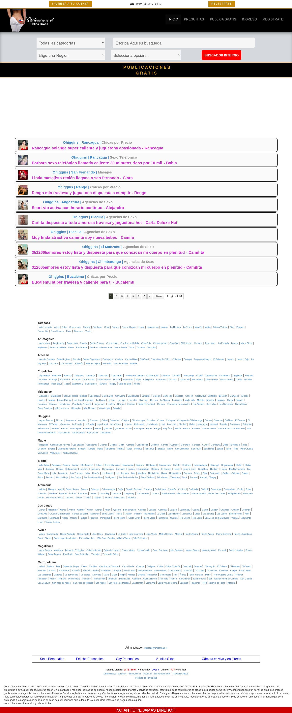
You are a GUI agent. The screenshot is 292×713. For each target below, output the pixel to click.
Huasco (230, 359)
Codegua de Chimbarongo (189, 420)
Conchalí (187, 566)
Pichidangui (43, 384)
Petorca (53, 404)
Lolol (163, 424)
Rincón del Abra (182, 428)
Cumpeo (174, 445)
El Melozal (235, 445)
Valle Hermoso (62, 408)
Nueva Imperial (198, 493)
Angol (61, 489)
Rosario (196, 428)
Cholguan (49, 469)
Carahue (148, 489)
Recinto (49, 477)
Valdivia (235, 518)
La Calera (100, 400)
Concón (189, 396)
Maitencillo (185, 379)
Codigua (151, 566)
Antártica (58, 550)
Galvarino (42, 493)
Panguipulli (105, 518)
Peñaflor (239, 575)
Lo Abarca (165, 400)
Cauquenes (92, 445)
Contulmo (120, 469)
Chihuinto (176, 359)
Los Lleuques (122, 473)
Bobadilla (43, 445)
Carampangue (200, 465)
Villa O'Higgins (140, 538)
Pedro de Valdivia (57, 347)
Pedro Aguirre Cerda (223, 575)
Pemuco (188, 473)
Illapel (138, 379)
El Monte (42, 570)
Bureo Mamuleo (112, 465)
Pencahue (149, 449)
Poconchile (43, 331)
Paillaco (83, 518)
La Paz (72, 493)
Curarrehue (229, 489)
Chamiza (224, 510)
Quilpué (121, 404)
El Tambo (76, 379)
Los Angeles (107, 473)
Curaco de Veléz (80, 513)
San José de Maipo (61, 583)
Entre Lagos (108, 513)
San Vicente (64, 432)
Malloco (131, 575)
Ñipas (164, 473)
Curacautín (216, 489)
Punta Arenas (54, 554)
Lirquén (95, 473)
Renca (173, 578)
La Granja (199, 570)
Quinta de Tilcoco (123, 428)
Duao (225, 445)
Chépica (125, 420)
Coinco (208, 420)
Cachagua (95, 396)
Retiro (170, 449)
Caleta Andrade (67, 534)
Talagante (195, 583)
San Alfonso (184, 578)
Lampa (233, 570)
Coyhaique (110, 534)
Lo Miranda (152, 424)
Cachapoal (151, 465)
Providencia (74, 578)
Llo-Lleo (154, 400)
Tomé (184, 477)
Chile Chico (97, 534)
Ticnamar (78, 331)
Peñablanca (43, 428)
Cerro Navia (128, 566)
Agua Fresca (45, 550)
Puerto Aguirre (191, 534)
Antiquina (56, 465)
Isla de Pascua (64, 400)
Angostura (71, 420)
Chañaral (144, 359)
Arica (56, 327)
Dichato (155, 469)
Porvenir (222, 550)
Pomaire (62, 578)
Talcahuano (162, 477)
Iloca (245, 445)
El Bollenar (222, 566)
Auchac (98, 510)
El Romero (65, 379)
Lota (133, 473)
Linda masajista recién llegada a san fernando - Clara (82, 178)
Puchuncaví (99, 404)
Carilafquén (160, 489)
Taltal (131, 347)
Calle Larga (107, 396)
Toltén (88, 497)
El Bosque (235, 566)
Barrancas (56, 396)
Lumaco (155, 493)
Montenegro (165, 575)
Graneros (65, 424)
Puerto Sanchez (87, 538)
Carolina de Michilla (129, 343)
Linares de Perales (67, 449)
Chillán (239, 465)
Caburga (95, 489)
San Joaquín (44, 583)
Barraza (68, 375)
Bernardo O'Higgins (74, 550)
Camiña (86, 327)
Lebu (87, 473)
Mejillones (42, 347)
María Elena (246, 343)
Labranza (82, 493)
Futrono (138, 513)
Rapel (67, 384)
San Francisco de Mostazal (231, 428)
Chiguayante (227, 465)
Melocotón (152, 575)
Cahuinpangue (108, 489)
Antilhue (81, 510)
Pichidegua (75, 428)
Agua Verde (44, 343)
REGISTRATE (221, 3)
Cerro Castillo (143, 550)
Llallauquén (139, 424)
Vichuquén (43, 453)
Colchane (97, 327)
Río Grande (81, 347)
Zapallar (117, 408)
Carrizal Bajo (131, 359)
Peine (71, 347)
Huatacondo (153, 327)
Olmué (230, 400)
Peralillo (248, 379)
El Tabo (244, 396)
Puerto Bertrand (223, 534)
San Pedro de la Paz (128, 477)
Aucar (90, 510)
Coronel (131, 469)
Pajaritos (94, 518)
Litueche (128, 424)
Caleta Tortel (83, 534)
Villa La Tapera (124, 538)
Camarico (90, 375)
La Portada (223, 343)
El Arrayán (210, 566)
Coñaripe (246, 510)
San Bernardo (199, 578)
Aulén (107, 510)
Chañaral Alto (152, 375)
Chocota (179, 396)
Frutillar (128, 513)
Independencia (145, 570)
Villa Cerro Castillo (106, 538)
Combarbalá (211, 375)
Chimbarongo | (111, 262)
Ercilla (240, 489)
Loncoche (116, 493)
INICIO (173, 19)
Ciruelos (151, 420)
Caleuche (114, 420)
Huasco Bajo (243, 359)
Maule (100, 449)
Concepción (108, 469)
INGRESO (249, 19)
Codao (160, 420)
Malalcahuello (168, 493)
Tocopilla (151, 347)
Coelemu (84, 469)
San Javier (196, 449)
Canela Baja (116, 375)
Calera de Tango (71, 566)
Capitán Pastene (134, 489)
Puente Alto (124, 578)
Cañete (176, 465)
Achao (42, 510)
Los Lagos (222, 513)
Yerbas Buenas (70, 453)
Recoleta (164, 578)
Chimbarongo (138, 420)
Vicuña (136, 384)
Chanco (103, 445)
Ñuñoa (183, 575)
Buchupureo (87, 465)
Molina (120, 449)
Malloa (192, 424)
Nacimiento (153, 473)
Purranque (163, 518)
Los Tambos (67, 363)
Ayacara (117, 510)
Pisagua (240, 327)
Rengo (157, 428)
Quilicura (108, 428)
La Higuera (148, 379)
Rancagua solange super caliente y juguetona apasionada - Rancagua (97, 148)
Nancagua (202, 424)
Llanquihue (187, 513)
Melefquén (54, 518)
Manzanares (183, 493)
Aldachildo (53, 510)
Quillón (225, 473)
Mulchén (142, 473)
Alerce (63, 510)
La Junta (122, 534)
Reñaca (161, 404)
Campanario (165, 465)
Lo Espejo (85, 575)
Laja (54, 473)
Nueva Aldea (175, 473)
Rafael (245, 473)
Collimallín (193, 489)
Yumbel (203, 477)
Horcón (116, 379)
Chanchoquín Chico (160, 359)
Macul (106, 575)
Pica (232, 327)
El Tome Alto (89, 379)
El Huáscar (186, 343)
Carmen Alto (112, 343)
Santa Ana (150, 583)
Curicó (205, 445)
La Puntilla (89, 424)
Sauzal (220, 449)
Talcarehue (105, 432)
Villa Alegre (55, 453)
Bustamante (127, 465)
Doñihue (229, 420)
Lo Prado (96, 575)
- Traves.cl (146, 673)
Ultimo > (158, 296)
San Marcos (91, 384)
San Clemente (182, 449)
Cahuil (104, 420)
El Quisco (234, 396)
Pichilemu (87, 428)
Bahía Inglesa (63, 359)
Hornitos (198, 343)
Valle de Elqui (125, 384)
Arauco (75, 465)
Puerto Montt (119, 518)
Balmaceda (52, 534)
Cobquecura (71, 469)
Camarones (75, 327)
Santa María (241, 404)
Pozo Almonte (57, 331)
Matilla (208, 327)
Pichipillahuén (234, 493)
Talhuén (103, 384)
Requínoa (167, 428)
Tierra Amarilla (121, 363)
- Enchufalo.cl (134, 673)
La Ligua (122, 400)
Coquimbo (237, 375)
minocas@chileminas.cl (155, 648)
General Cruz (189, 469)
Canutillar (162, 510)
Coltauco (218, 420)
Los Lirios (172, 424)
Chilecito (165, 375)
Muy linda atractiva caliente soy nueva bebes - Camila (83, 237)
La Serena (161, 379)
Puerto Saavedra (54, 497)
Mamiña (198, 327)
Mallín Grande (166, 534)
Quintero (131, 404)
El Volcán (76, 570)
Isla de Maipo (160, 570)
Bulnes (99, 465)
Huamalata (128, 379)
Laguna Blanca (192, 550)
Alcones (60, 420)
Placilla (98, 428)
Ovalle (239, 379)
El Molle (43, 379)
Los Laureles (143, 493)
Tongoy (112, 384)
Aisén (42, 534)
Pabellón (79, 363)
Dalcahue (95, 513)
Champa (140, 566)
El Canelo (246, 566)
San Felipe (211, 404)
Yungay (212, 477)
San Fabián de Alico (93, 477)
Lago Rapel (102, 424)
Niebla (65, 518)
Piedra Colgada (93, 363)
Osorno (73, 518)
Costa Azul (200, 396)
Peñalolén (42, 578)
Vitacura (231, 583)
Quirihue (235, 473)
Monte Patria (212, 379)
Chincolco (167, 396)
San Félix (107, 363)
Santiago (184, 583)
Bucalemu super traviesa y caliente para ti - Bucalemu (83, 282)
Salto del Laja (61, 477)
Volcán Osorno (52, 522)
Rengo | (83, 187)
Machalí (183, 424)
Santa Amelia (78, 432)
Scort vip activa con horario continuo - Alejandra (78, 207)
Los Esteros (208, 513)
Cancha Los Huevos (60, 445)
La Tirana (187, 327)
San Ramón (137, 583)
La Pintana (212, 570)
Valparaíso (76, 408)
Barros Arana (72, 489)
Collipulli (204, 489)
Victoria (108, 497)
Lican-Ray (104, 493)
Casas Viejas (128, 550)
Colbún (113, 445)
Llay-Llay (143, 400)
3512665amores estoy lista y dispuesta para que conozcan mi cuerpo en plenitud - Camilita (118, 252)
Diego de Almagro (202, 359)
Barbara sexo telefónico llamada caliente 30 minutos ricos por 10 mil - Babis (104, 163)
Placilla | (98, 217)
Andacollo (56, 375)
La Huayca (175, 327)
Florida (177, 469)
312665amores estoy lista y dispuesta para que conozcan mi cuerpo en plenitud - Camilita (117, 267)
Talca (228, 449)
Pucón (41, 497)
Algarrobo (44, 396)
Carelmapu (185, 510)
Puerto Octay (134, 518)
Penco (197, 473)
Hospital (117, 570)
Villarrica (132, 497)
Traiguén (98, 497)
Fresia (119, 513)
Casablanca (133, 396)
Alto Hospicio (45, 327)
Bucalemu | (77, 277)
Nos (176, 575)
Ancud (72, 510)
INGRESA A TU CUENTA (70, 3)
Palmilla (223, 424)
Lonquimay (129, 493)
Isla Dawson (177, 550)
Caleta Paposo (97, 343)
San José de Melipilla (83, 583)
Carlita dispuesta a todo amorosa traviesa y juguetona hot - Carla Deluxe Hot (104, 222)
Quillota (111, 404)
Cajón (120, 489)
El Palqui (53, 379)
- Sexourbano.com (161, 673)
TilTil (204, 583)
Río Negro (197, 518)
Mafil (247, 513)
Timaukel (95, 554)
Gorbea (53, 493)
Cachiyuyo (107, 359)
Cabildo (83, 396)
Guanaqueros (104, 379)
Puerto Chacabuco (243, 534)
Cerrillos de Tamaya (134, 375)
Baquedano (72, 343)
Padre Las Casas (216, 493)
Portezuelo (215, 473)
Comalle (130, 445)
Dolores (115, 327)
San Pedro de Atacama (101, 347)
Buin (58, 566)
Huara (141, 327)
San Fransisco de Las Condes (223, 578)
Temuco (79, 497)
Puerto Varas (149, 518)
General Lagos (129, 327)
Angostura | (71, 202)
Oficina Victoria (220, 327)
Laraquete (63, 473)
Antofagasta (58, 343)
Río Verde (68, 554)
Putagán (161, 449)
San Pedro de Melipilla (119, 583)
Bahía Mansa (129, 510)
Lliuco (197, 513)
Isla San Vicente (237, 469)
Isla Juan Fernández (84, 400)
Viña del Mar (104, 408)
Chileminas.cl (110, 673)
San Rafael (209, 449)
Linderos (58, 575)
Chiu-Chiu (146, 343)
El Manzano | (112, 247)
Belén (64, 327)
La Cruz (112, 400)
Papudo (239, 400)
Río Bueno (185, 518)
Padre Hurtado (196, 575)
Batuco (50, 566)
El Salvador (218, 359)
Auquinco (82, 420)
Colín (121, 445)
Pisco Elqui (56, 384)
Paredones (235, 424)
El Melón (223, 396)
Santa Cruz (92, 432)
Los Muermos (236, 513)
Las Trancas (76, 473)
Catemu (157, 396)
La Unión (161, 513)
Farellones (106, 570)
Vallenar (134, 363)
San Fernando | (84, 172)
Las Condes (245, 570)
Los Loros (53, 363)
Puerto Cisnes (44, 538)
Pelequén (247, 424)
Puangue (86, 578)
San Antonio (198, 404)
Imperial (63, 493)
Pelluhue (138, 449)
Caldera (119, 359)
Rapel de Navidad (146, 404)
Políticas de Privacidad (146, 678)
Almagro (52, 489)
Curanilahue (143, 469)
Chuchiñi (176, 375)
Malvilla (200, 400)
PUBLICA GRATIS (223, 19)
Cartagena (120, 396)
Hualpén (214, 469)
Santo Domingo (45, 408)
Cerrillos (93, 566)
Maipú (123, 575)
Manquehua (197, 379)
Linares (51, 449)
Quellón (174, 518)
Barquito (76, 359)
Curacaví (198, 566)
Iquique (164, 327)
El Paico (52, 570)
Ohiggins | (72, 142)
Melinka (178, 534)
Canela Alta (103, 375)
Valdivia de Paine (217, 583)
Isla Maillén (149, 513)
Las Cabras (115, 424)
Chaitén (214, 510)
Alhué (42, 566)
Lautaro (93, 493)
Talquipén (175, 477)
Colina (160, 566)
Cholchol (182, 489)
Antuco (66, 465)
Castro (205, 510)
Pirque (52, 578)
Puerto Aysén (207, 534)
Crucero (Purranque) (59, 513)
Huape (223, 469)
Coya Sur (174, 343)
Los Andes (177, 400)
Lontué (91, 449)
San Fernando (209, 428)
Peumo (64, 428)
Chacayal (214, 465)
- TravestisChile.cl (179, 673)
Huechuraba (129, 570)
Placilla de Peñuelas (81, 404)
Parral (129, 449)
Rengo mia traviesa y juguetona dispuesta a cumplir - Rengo (89, 193)
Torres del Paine (110, 554)
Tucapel (193, 477)
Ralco (40, 477)
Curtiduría (215, 445)
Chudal (59, 469)
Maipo (114, 575)
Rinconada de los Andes (178, 404)
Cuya (106, 327)
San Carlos (76, 477)
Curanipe (185, 445)
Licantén (42, 449)
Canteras (186, 465)
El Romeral (64, 570)
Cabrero (140, 465)
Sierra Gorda (120, 347)
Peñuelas (42, 404)
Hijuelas (41, 400)
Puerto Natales (236, 550)
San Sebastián (226, 404)
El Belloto (212, 396)
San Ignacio (110, 477)
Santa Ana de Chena (167, 583)
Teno (235, 449)
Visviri (88, 331)
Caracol (173, 510)
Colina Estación (172, 566)
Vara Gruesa (246, 449)
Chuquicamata (160, 343)
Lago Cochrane (136, 534)
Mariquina (42, 518)
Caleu (84, 566)
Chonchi (235, 510)
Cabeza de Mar (93, 550)
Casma (195, 510)
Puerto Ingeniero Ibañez (65, 538)
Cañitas (152, 510)
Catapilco (146, 396)
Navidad (210, 400)
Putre (68, 331)
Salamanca (77, 384)
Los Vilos (172, 379)
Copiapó (188, 359)
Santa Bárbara (148, 477)
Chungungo (188, 375)
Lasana (234, 343)
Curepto (196, 445)
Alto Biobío (44, 465)
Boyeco (84, 489)
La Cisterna (175, 570)
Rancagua (139, 428)
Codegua (170, 420)
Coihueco (95, 469)
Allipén (42, 489)
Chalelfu (172, 489)
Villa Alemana (90, 408)
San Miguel (101, 583)
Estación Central (91, 570)
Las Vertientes (44, 575)
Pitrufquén (248, 493)
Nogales (221, 400)
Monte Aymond (209, 550)
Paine (208, 575)
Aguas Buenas (46, 420)
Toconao (140, 347)
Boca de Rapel (71, 396)
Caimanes (79, 375)
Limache (133, 400)
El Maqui (249, 375)
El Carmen (240, 420)
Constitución (142, 445)
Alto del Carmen (47, 359)
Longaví (82, 449)
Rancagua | (91, 142)
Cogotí (199, 375)
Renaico (69, 497)
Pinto (205, 473)
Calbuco (142, 510)
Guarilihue (203, 469)
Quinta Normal (150, 578)
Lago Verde (151, 534)
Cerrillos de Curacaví (109, 566)
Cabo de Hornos (112, 550)
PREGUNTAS (194, 19)
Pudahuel (112, 578)
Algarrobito (44, 375)
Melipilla (141, 575)
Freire (248, 489)
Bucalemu (94, 420)
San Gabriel (246, 578)
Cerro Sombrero (160, 550)
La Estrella (77, 424)
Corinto (164, 445)
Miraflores (110, 449)
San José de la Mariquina (217, 518)
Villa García (119, 497)
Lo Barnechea (71, 575)
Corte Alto (42, 513)
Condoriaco (224, 375)
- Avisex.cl (121, 673)
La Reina (223, 570)
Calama (83, 343)
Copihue (155, 445)
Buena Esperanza (91, 359)
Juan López (210, 343)
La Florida (187, 570)
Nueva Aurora (226, 379)
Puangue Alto (99, 578)
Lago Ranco (174, 513)
